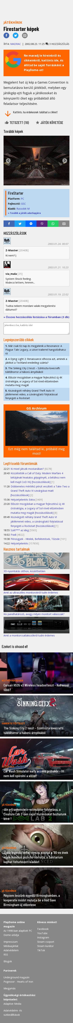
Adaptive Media (12, 1003)
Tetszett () (19, 122)
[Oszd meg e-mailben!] (24, 35)
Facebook (43, 929)
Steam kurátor (45, 946)
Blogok (8, 961)
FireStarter (15, 193)
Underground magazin (16, 977)
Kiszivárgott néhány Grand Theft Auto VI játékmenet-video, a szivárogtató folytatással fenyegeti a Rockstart (31, 394)
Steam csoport (45, 941)
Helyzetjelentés (19, 543)
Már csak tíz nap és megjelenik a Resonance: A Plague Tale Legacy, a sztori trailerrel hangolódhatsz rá (35, 349)
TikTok (41, 950)
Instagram (43, 937)
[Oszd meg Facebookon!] (6, 35)
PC (22, 198)
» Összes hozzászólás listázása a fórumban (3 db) (36, 317)
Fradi (13, 534)
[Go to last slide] (8, 160)
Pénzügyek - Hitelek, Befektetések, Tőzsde (35, 539)
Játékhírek (13, 22)
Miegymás (10, 988)
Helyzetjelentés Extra (23, 499)
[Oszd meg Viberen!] (41, 223)
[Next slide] (64, 160)
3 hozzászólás (59, 44)
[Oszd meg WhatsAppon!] (52, 223)
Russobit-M (23, 208)
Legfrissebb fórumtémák (20, 463)
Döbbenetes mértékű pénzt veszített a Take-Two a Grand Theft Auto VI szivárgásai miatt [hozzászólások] (40, 491)
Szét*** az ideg (20, 530)
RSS (6, 954)
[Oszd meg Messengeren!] (31, 223)
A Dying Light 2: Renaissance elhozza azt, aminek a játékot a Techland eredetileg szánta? (36, 360)
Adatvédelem (11, 950)
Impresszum (11, 941)
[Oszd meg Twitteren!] (15, 35)
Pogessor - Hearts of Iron (18, 981)
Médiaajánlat (11, 946)
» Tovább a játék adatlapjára (24, 213)
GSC (23, 203)
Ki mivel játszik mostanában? (27, 468)
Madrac (15, 44)
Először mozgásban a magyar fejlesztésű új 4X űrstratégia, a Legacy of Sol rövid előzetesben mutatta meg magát (33, 381)
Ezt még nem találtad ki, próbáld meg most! (36, 451)
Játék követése (51, 122)
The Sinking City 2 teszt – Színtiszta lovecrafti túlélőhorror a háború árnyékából (32, 370)
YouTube (42, 933)
